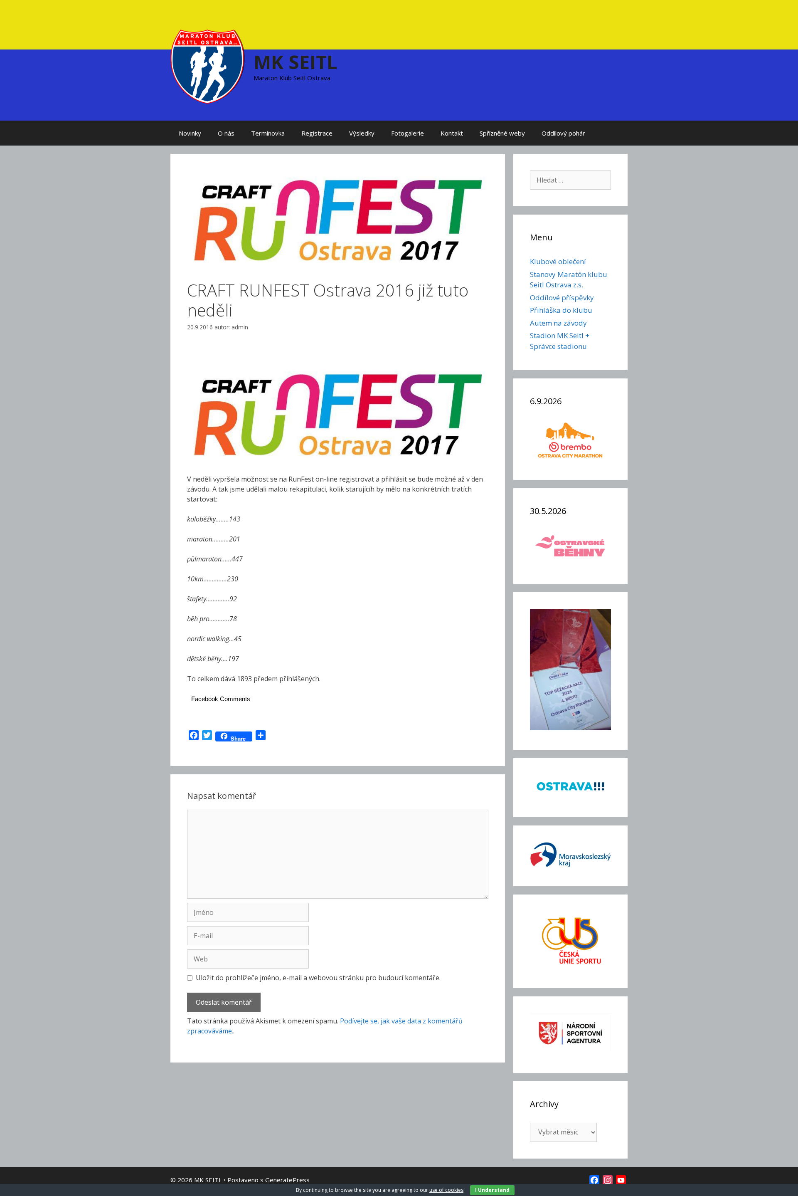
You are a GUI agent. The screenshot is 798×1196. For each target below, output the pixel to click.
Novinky (190, 133)
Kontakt (452, 133)
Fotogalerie (407, 133)
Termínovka (268, 133)
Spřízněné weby (502, 133)
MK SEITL (295, 61)
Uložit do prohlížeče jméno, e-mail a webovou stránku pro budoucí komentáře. (318, 977)
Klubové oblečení (558, 261)
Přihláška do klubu (561, 310)
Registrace (316, 133)
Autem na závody (558, 323)
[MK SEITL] (207, 65)
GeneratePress (287, 1180)
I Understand (492, 1190)
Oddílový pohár (563, 133)
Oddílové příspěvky (562, 297)
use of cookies (446, 1190)
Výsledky (361, 133)
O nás (226, 133)
